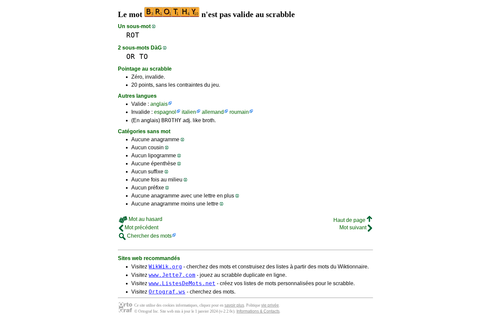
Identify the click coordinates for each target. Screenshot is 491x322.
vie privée (270, 305)
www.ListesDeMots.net (182, 283)
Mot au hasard (144, 219)
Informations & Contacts (258, 311)
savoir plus (234, 305)
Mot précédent (140, 227)
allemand (213, 112)
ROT (132, 35)
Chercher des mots (149, 236)
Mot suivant (353, 227)
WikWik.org (165, 266)
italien (189, 112)
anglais (159, 104)
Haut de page (350, 220)
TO (143, 56)
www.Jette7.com (172, 275)
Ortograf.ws (167, 292)
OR (130, 56)
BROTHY (171, 120)
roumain (239, 112)
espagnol (165, 112)
